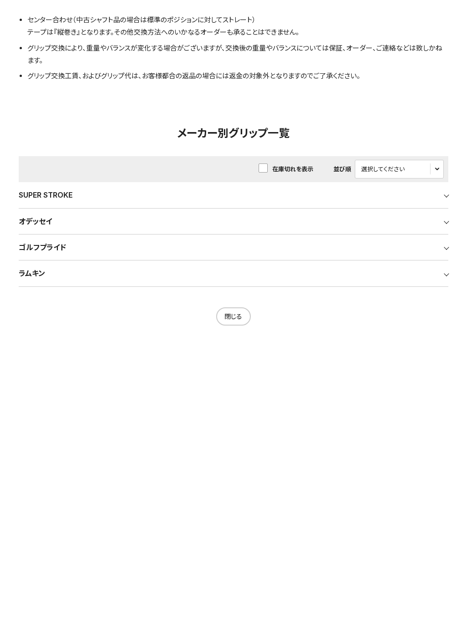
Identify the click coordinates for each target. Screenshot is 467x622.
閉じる (233, 316)
